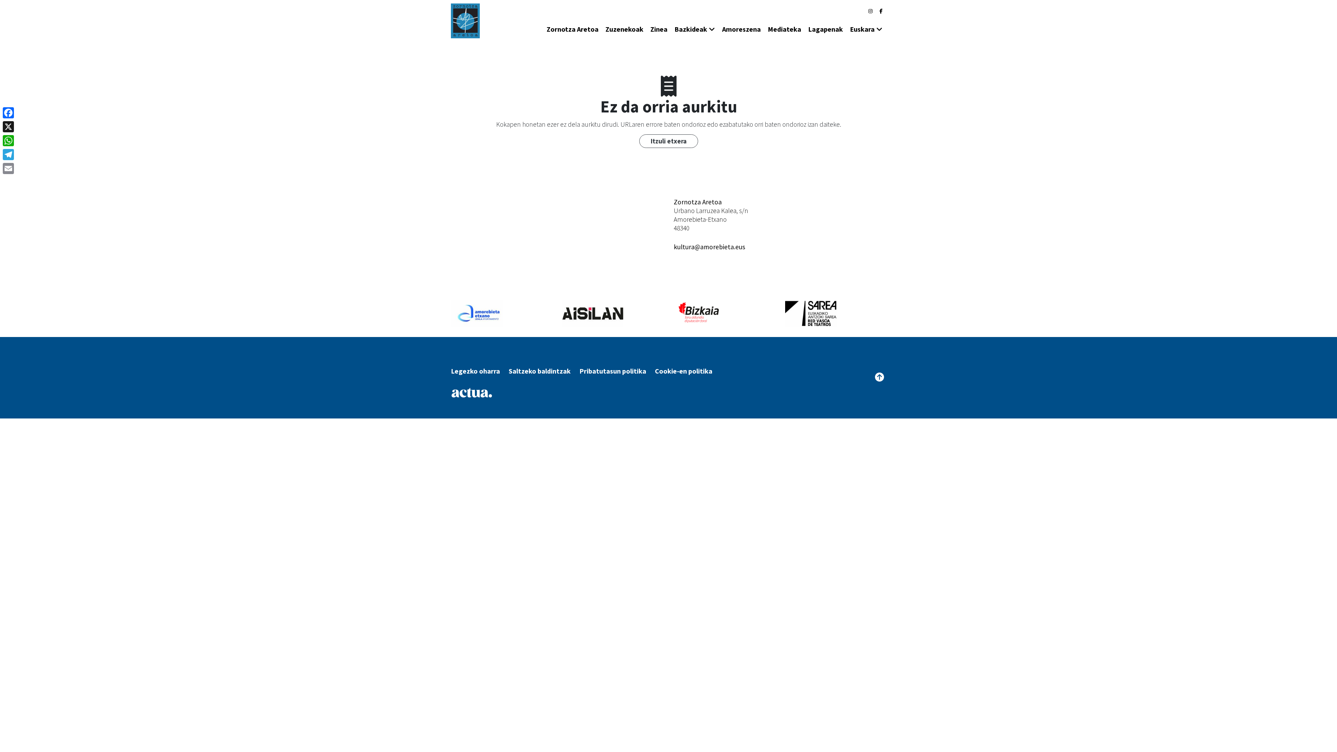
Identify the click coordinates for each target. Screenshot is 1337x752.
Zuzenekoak (624, 29)
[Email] (8, 168)
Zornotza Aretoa (573, 29)
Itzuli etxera (669, 141)
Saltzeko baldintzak (540, 371)
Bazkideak (690, 29)
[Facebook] (881, 11)
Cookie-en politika (683, 371)
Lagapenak (825, 29)
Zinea (658, 29)
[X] (8, 127)
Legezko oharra (475, 371)
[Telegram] (8, 155)
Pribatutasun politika (612, 371)
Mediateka (784, 29)
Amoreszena (741, 29)
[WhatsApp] (8, 141)
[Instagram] (870, 11)
